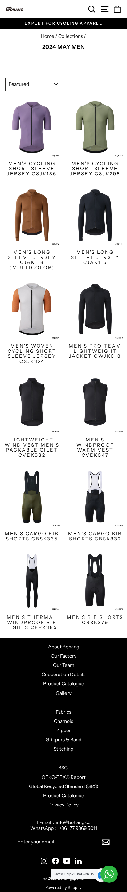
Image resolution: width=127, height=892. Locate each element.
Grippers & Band (63, 740)
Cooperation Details (63, 674)
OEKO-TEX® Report (64, 777)
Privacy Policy (63, 805)
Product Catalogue (63, 684)
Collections (70, 36)
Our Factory (63, 656)
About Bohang (63, 647)
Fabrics (63, 712)
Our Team (63, 665)
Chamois (63, 721)
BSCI (63, 768)
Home (47, 36)
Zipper (63, 730)
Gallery (64, 693)
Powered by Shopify (63, 887)
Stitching (63, 749)
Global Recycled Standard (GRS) (63, 786)
